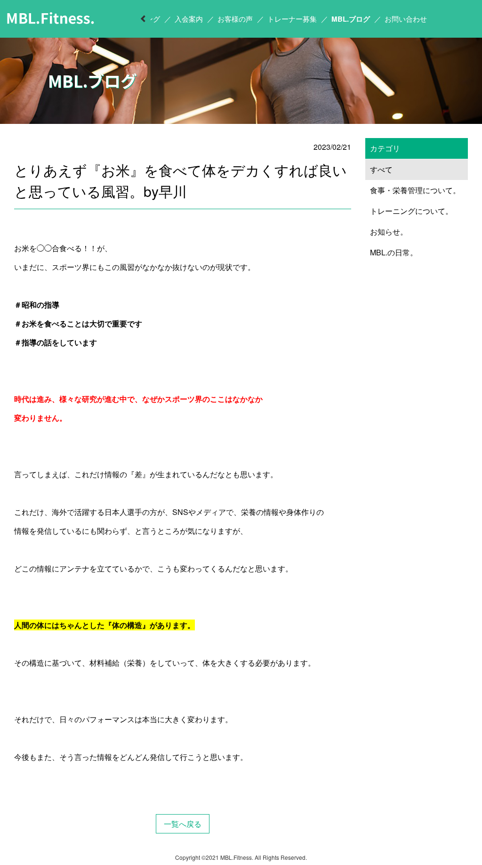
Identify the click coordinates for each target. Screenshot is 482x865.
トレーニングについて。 (411, 210)
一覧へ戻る (182, 823)
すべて (381, 169)
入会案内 (189, 19)
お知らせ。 (389, 231)
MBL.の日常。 (394, 252)
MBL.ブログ (350, 19)
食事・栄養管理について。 (415, 190)
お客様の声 (235, 19)
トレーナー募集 (292, 19)
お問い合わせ (406, 19)
